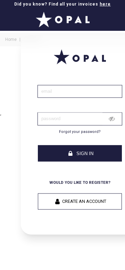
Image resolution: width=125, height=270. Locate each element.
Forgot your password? (80, 131)
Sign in (84, 153)
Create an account (84, 201)
